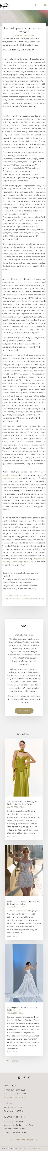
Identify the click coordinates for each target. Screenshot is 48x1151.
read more (12, 836)
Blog (22, 807)
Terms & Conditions (36, 1149)
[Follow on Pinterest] (29, 1078)
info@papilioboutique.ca (15, 1097)
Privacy (45, 1149)
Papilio (19, 35)
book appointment (24, 1140)
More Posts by (24, 711)
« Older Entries (11, 1061)
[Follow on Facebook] (24, 1078)
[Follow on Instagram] (19, 1078)
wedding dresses (10, 475)
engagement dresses (12, 478)
